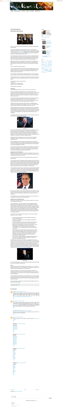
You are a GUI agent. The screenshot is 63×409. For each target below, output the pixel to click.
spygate (17, 285)
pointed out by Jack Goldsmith (22, 247)
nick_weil (48, 30)
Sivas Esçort (15, 342)
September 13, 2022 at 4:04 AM (26, 310)
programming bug (47, 68)
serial (51, 68)
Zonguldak (14, 353)
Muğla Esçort (15, 343)
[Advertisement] (31, 20)
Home (25, 389)
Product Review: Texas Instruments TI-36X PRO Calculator (48, 52)
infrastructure (50, 65)
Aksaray (14, 370)
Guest (14, 317)
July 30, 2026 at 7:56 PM (21, 348)
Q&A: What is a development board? (48, 47)
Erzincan (14, 358)
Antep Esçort (15, 340)
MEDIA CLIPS (37, 11)
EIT (46, 63)
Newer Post (12, 389)
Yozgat (14, 351)
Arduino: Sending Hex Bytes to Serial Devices (46, 56)
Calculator (50, 61)
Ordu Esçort (15, 344)
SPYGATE (32, 11)
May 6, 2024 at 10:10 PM (19, 317)
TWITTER (23, 11)
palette (51, 67)
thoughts (49, 71)
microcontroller (43, 67)
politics (14, 285)
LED (51, 66)
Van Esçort (14, 339)
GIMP (42, 65)
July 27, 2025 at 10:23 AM (21, 323)
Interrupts (42, 66)
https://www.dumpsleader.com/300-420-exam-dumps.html (22, 296)
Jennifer (14, 291)
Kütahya (14, 357)
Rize (13, 356)
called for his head (20, 51)
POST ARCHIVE (17, 11)
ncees (48, 67)
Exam (49, 63)
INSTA (28, 11)
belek (14, 329)
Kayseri (14, 355)
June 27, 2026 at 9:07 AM (21, 334)
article (33, 266)
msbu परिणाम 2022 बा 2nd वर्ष (17, 310)
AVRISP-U (43, 61)
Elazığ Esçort (15, 337)
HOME (12, 11)
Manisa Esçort (15, 336)
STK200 (50, 69)
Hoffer (47, 65)
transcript (45, 72)
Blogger (36, 400)
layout (49, 66)
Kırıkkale (14, 371)
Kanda (46, 66)
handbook (44, 65)
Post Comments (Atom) (18, 391)
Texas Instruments (44, 71)
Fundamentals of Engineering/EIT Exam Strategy (48, 42)
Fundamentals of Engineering (46, 64)
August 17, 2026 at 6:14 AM (21, 362)
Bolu (13, 369)
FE (51, 63)
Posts (13, 404)
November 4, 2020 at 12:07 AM (20, 291)
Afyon (14, 350)
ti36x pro (42, 72)
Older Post (37, 389)
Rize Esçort (14, 341)
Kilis (13, 372)
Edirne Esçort (15, 338)
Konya (14, 354)
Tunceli (14, 352)
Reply (14, 307)
